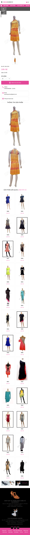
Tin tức (21, 532)
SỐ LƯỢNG (3, 76)
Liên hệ (27, 5)
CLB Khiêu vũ (20, 5)
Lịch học (10, 530)
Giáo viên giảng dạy (17, 530)
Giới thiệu (5, 5)
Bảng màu (26, 530)
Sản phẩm (12, 5)
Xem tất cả (22, 190)
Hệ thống (16, 532)
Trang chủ (4, 530)
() (27, 2)
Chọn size (4, 532)
